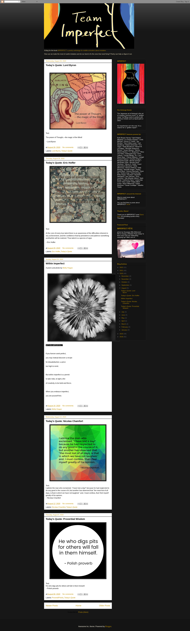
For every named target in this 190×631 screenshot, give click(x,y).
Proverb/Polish (57, 598)
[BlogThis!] (81, 147)
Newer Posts (52, 605)
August (124, 288)
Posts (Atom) (83, 612)
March (123, 324)
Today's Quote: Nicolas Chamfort (64, 421)
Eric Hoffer (56, 251)
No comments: (68, 147)
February (124, 327)
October (124, 282)
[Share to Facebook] (85, 147)
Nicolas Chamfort (58, 507)
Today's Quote (66, 151)
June (123, 315)
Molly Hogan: (68, 268)
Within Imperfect (55, 263)
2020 (122, 273)
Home (78, 605)
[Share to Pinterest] (87, 147)
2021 (122, 270)
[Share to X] (83, 147)
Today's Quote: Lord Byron (61, 65)
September (125, 285)
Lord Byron (56, 151)
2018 (122, 337)
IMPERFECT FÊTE (125, 228)
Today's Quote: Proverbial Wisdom (65, 519)
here (128, 204)
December (125, 276)
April (123, 321)
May (123, 318)
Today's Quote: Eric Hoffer (61, 162)
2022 (122, 267)
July (123, 312)
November (125, 279)
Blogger (108, 626)
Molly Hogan (57, 409)
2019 (122, 334)
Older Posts (104, 605)
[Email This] (79, 147)
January (124, 330)
